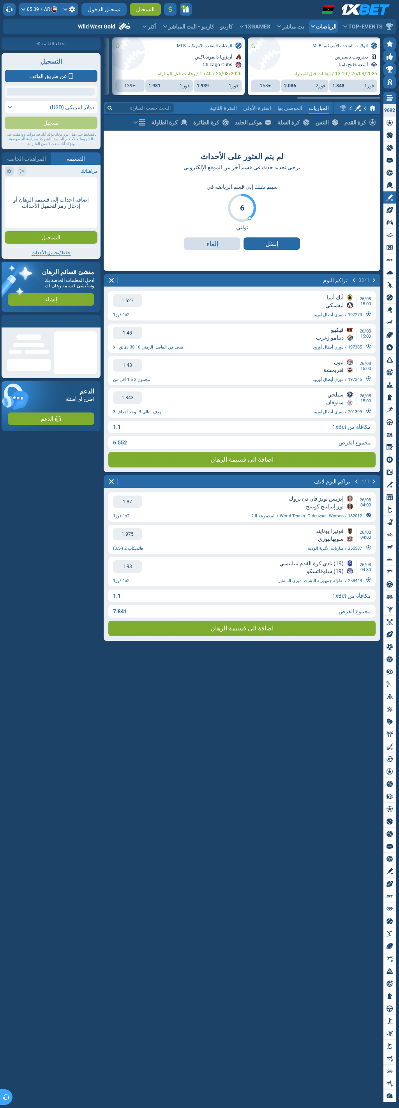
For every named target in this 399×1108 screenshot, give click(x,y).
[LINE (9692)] (372, 108)
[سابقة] (374, 280)
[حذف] (111, 280)
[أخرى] (139, 122)
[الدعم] (9, 9)
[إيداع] (170, 9)
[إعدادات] (69, 9)
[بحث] (110, 108)
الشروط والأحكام (79, 139)
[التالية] (354, 280)
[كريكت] (357, 108)
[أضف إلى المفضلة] (253, 46)
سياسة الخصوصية (23, 139)
